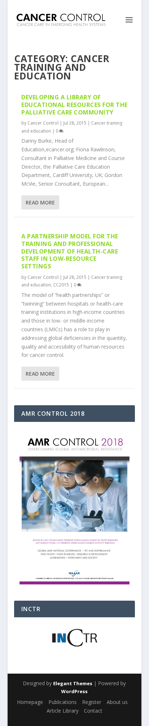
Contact (93, 710)
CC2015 (61, 285)
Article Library (62, 710)
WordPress (74, 691)
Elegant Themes (72, 683)
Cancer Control (43, 123)
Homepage (30, 702)
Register (91, 702)
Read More (40, 202)
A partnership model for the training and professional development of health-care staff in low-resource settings (69, 251)
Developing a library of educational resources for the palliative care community (74, 104)
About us (117, 702)
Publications (62, 702)
